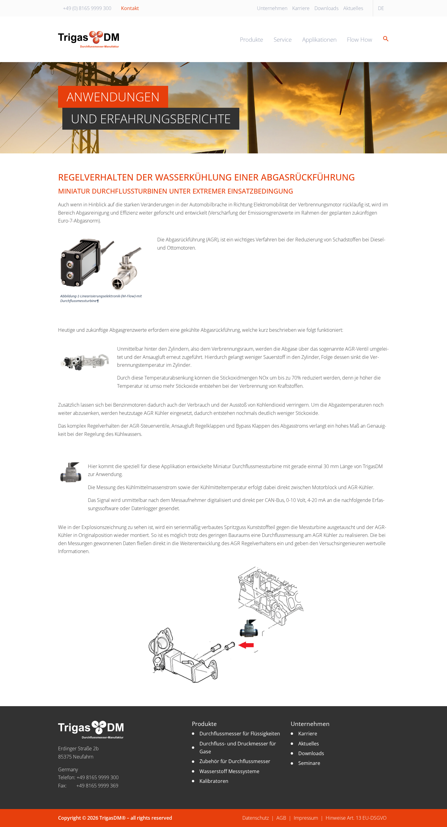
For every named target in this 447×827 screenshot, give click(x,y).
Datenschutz (255, 818)
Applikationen (319, 39)
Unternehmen (272, 8)
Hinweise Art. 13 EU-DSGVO (356, 818)
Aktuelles (353, 8)
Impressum (306, 818)
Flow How (359, 39)
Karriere (301, 8)
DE (381, 8)
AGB (281, 818)
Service (283, 39)
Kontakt (130, 8)
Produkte (251, 39)
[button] (383, 39)
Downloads (326, 8)
